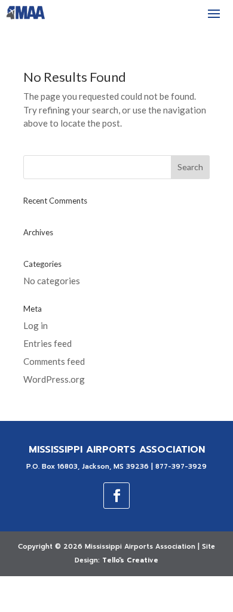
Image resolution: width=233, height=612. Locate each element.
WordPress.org (54, 379)
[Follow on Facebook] (116, 495)
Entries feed (47, 343)
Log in (35, 325)
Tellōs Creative (130, 560)
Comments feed (54, 361)
